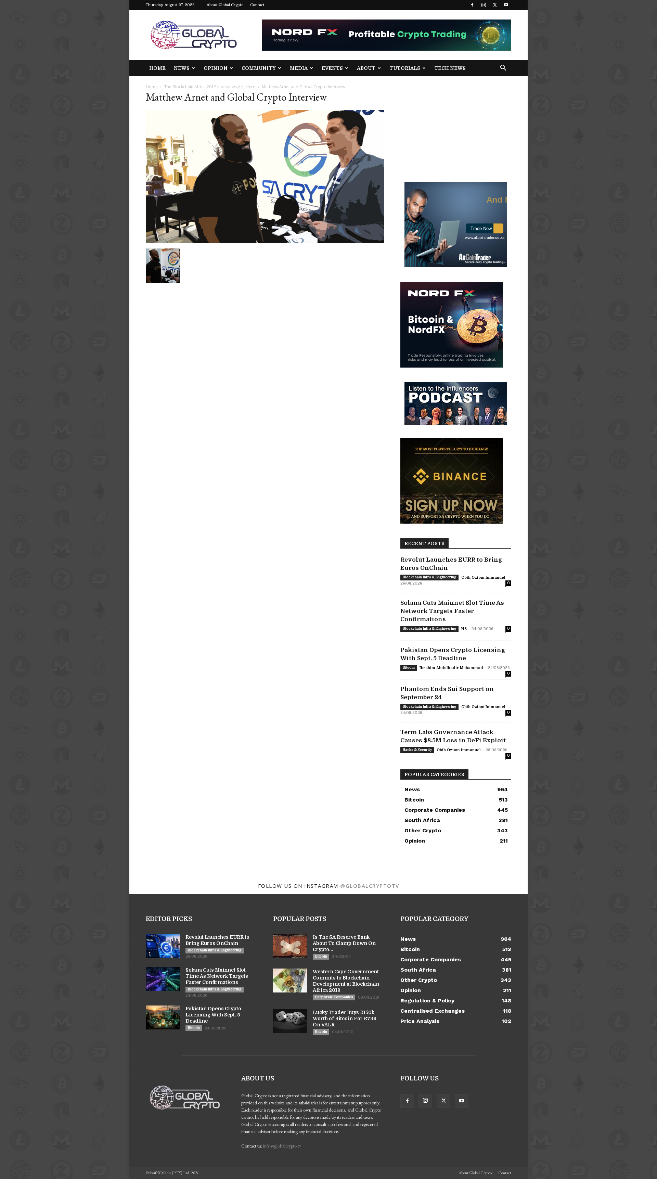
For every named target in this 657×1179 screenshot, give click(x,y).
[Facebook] (472, 5)
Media (299, 68)
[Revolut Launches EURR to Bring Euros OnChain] (163, 946)
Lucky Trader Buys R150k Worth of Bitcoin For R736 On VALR (344, 1018)
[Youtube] (506, 5)
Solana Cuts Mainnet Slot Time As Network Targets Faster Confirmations (452, 611)
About (366, 68)
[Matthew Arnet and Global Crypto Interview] (265, 241)
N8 (464, 629)
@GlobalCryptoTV (369, 885)
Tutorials (404, 68)
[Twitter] (495, 5)
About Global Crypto (225, 5)
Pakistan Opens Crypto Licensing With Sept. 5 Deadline (213, 1015)
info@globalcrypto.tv (282, 1146)
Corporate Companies (334, 997)
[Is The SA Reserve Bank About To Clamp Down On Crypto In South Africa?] (290, 946)
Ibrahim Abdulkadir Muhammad (451, 668)
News (182, 68)
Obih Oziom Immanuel (483, 577)
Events (332, 68)
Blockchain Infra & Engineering (429, 577)
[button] (503, 68)
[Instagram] (483, 5)
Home (157, 68)
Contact (257, 5)
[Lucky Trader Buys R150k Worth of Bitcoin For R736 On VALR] (290, 1021)
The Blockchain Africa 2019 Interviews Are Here (209, 87)
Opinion (216, 68)
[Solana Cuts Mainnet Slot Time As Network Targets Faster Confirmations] (163, 979)
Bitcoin (408, 667)
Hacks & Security (417, 750)
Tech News (450, 68)
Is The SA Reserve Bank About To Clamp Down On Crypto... (344, 943)
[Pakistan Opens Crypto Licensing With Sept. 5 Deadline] (163, 1017)
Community (259, 68)
